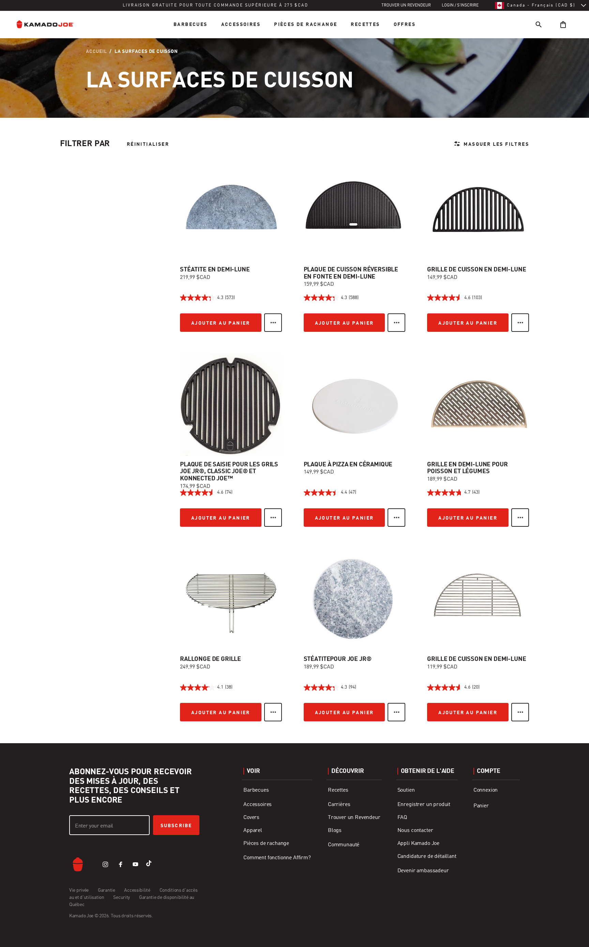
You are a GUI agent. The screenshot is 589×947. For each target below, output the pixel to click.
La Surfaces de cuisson (146, 51)
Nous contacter (415, 830)
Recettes (365, 24)
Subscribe (176, 825)
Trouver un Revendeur (354, 817)
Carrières (339, 804)
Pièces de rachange (305, 24)
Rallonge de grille (210, 659)
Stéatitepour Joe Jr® (338, 659)
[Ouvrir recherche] (538, 24)
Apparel (252, 830)
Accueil (96, 51)
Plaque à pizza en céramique (348, 465)
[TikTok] (150, 864)
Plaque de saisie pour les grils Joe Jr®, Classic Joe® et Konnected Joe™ (229, 472)
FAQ (402, 817)
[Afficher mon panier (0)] (563, 24)
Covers (251, 817)
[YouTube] (135, 864)
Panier (481, 806)
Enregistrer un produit (423, 804)
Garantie (107, 890)
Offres (405, 24)
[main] (294, 371)
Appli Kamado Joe (418, 843)
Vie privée (79, 890)
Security (122, 897)
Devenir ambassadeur (423, 871)
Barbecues (190, 24)
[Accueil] (50, 24)
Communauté (343, 845)
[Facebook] (120, 864)
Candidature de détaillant (426, 856)
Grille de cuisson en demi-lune (476, 270)
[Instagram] (105, 864)
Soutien (406, 790)
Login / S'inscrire (460, 5)
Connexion (485, 790)
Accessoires (240, 24)
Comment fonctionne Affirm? (277, 858)
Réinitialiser (148, 144)
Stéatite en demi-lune (215, 270)
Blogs (335, 830)
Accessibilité (137, 890)
